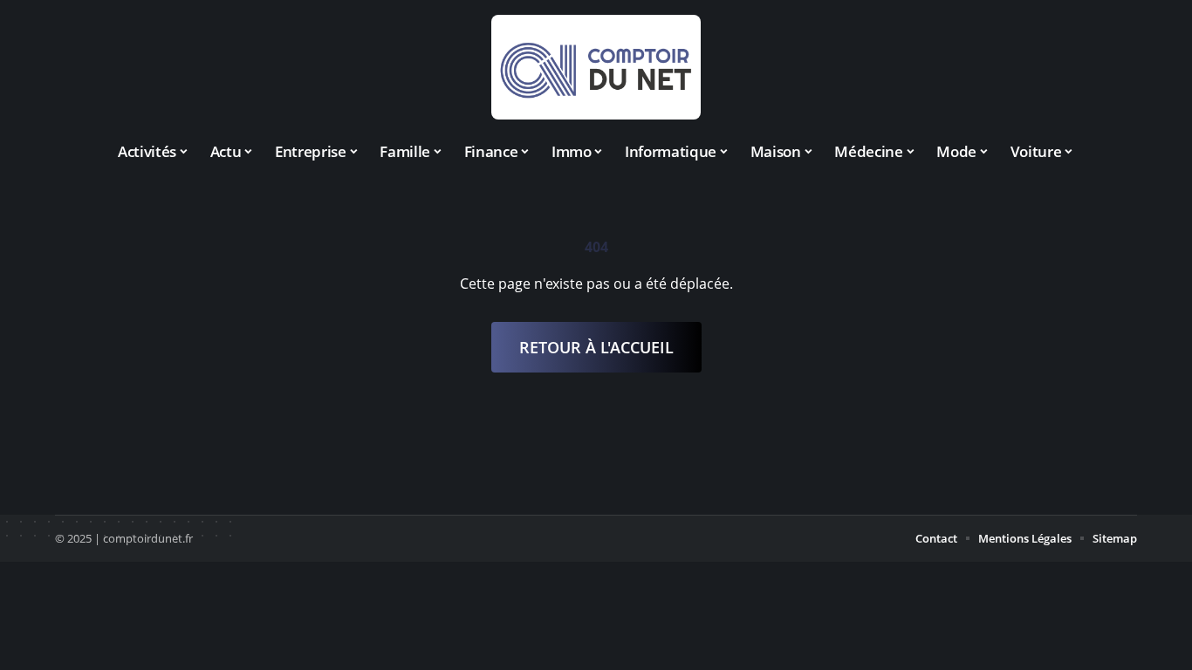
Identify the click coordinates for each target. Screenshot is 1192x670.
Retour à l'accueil (596, 347)
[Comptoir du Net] (596, 67)
